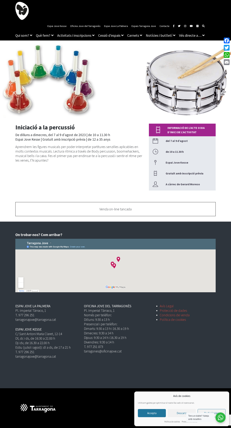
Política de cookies (172, 421)
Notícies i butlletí (159, 35)
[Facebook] (226, 40)
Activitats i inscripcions (74, 35)
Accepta (151, 413)
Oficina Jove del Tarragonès (85, 26)
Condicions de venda (174, 315)
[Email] (226, 62)
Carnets (133, 35)
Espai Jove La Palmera (116, 26)
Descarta (182, 413)
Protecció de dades (173, 310)
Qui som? (22, 35)
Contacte (164, 26)
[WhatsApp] (226, 55)
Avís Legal (167, 306)
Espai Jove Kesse (57, 26)
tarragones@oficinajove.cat (103, 351)
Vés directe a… (190, 35)
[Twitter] (226, 47)
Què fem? (43, 35)
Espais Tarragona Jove (144, 26)
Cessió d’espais (109, 35)
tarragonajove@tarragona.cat (35, 319)
